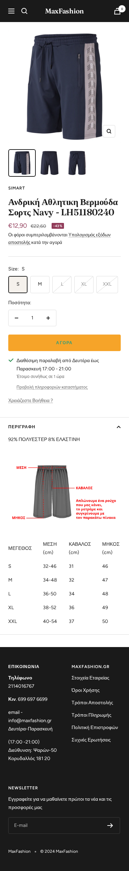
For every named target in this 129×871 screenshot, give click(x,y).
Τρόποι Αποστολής (92, 703)
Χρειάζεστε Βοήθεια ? (30, 400)
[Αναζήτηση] (24, 11)
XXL (107, 284)
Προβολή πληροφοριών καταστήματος (52, 387)
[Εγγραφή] (110, 825)
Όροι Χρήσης (86, 690)
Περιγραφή (21, 426)
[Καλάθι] (117, 11)
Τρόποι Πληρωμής (91, 715)
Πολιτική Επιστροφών (95, 727)
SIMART (16, 188)
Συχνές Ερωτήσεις (91, 740)
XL (84, 284)
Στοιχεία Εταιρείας (90, 678)
